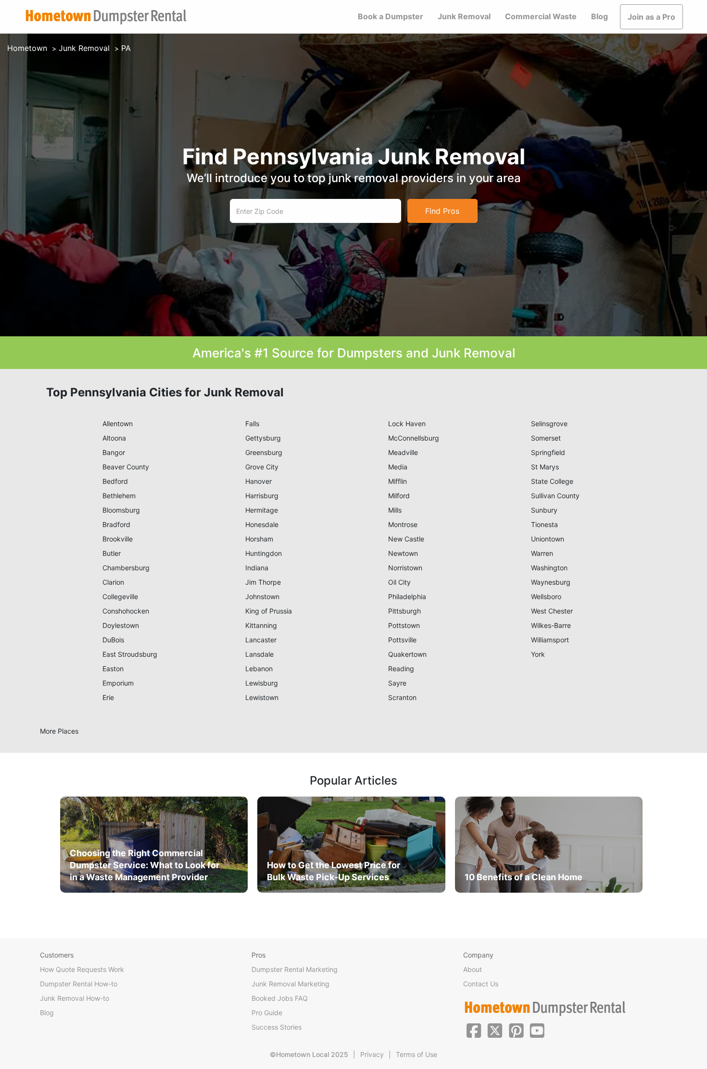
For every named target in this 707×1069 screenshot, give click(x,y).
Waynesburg (550, 582)
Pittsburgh (404, 611)
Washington (549, 568)
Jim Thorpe (263, 582)
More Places (59, 731)
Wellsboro (546, 596)
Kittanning (261, 625)
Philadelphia (407, 596)
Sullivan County (555, 495)
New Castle (406, 539)
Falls (252, 423)
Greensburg (263, 452)
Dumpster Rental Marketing (295, 969)
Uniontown (547, 539)
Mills (395, 510)
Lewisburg (261, 683)
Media (397, 467)
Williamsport (550, 640)
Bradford (116, 524)
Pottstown (404, 625)
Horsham (259, 539)
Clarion (113, 582)
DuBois (113, 640)
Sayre (397, 683)
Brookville (117, 539)
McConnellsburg (413, 438)
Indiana (256, 568)
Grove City (261, 467)
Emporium (118, 683)
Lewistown (261, 697)
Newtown (403, 553)
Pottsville (402, 640)
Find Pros (442, 211)
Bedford (115, 481)
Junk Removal (464, 16)
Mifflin (397, 481)
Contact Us (480, 984)
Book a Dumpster (390, 16)
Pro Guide (267, 1012)
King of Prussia (268, 611)
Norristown (405, 568)
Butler (111, 553)
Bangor (113, 452)
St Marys (545, 467)
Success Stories (277, 1027)
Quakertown (407, 654)
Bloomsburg (121, 510)
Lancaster (261, 640)
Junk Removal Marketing (290, 984)
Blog (599, 16)
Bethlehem (119, 495)
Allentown (117, 423)
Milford (399, 495)
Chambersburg (126, 568)
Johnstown (262, 596)
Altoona (114, 438)
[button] (474, 1029)
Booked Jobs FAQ (280, 998)
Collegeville (120, 596)
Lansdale (259, 654)
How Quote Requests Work (82, 969)
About (472, 969)
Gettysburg (263, 438)
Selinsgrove (549, 423)
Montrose (402, 524)
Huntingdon (263, 553)
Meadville (403, 452)
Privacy (372, 1054)
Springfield (548, 452)
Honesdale (261, 524)
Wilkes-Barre (551, 625)
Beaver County (125, 467)
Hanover (258, 481)
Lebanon (259, 668)
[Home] (106, 17)
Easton (113, 668)
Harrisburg (261, 495)
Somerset (546, 438)
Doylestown (120, 625)
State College (552, 481)
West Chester (552, 611)
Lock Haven (407, 423)
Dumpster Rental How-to (78, 984)
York (538, 654)
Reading (401, 668)
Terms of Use (416, 1054)
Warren (542, 553)
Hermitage (261, 510)
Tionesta (544, 524)
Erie (108, 697)
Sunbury (544, 510)
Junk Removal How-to (74, 998)
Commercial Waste (541, 16)
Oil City (399, 582)
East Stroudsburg (129, 654)
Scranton (402, 697)
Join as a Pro (651, 17)
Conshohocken (125, 611)
